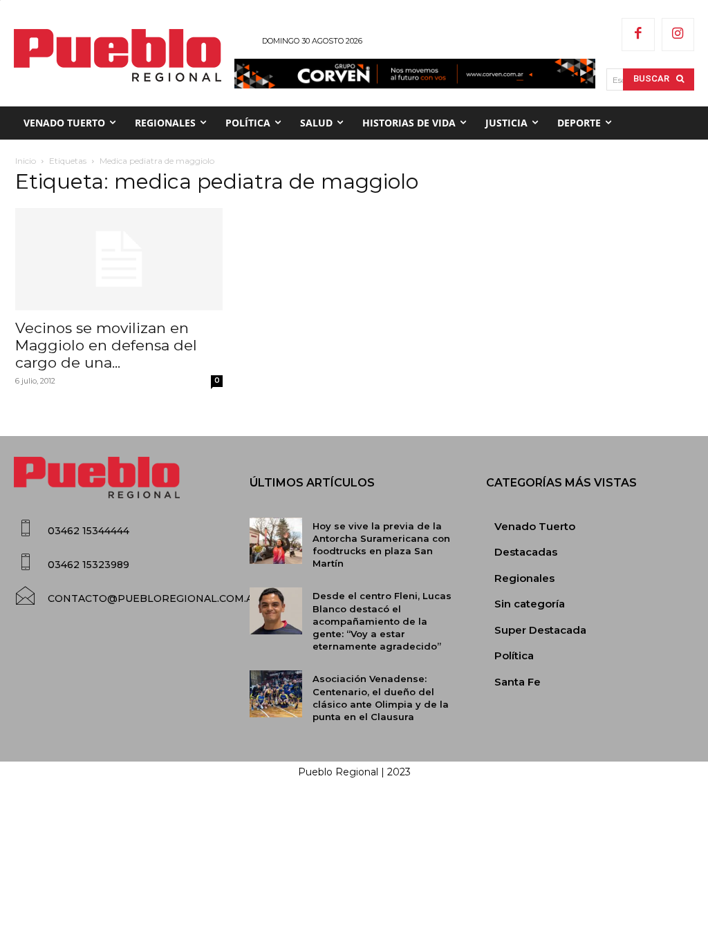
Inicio (25, 160)
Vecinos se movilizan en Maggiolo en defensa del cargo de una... (106, 345)
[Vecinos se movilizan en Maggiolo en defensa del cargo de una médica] (119, 259)
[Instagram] (678, 34)
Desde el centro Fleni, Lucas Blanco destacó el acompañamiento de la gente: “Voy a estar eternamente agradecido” (382, 621)
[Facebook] (638, 34)
